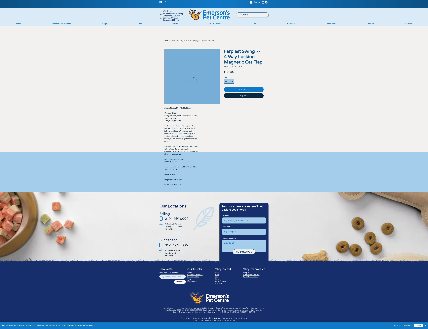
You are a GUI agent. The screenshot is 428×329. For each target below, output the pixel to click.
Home (166, 41)
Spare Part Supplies (250, 277)
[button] (264, 2)
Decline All (407, 325)
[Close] (425, 325)
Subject (226, 227)
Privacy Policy (88, 325)
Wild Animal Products (251, 275)
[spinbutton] (229, 81)
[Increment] (232, 81)
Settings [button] (397, 325)
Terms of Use (185, 318)
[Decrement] (225, 81)
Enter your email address (168, 272)
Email (225, 216)
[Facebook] (160, 2)
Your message (229, 238)
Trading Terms (215, 318)
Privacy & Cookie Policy (200, 318)
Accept (418, 325)
